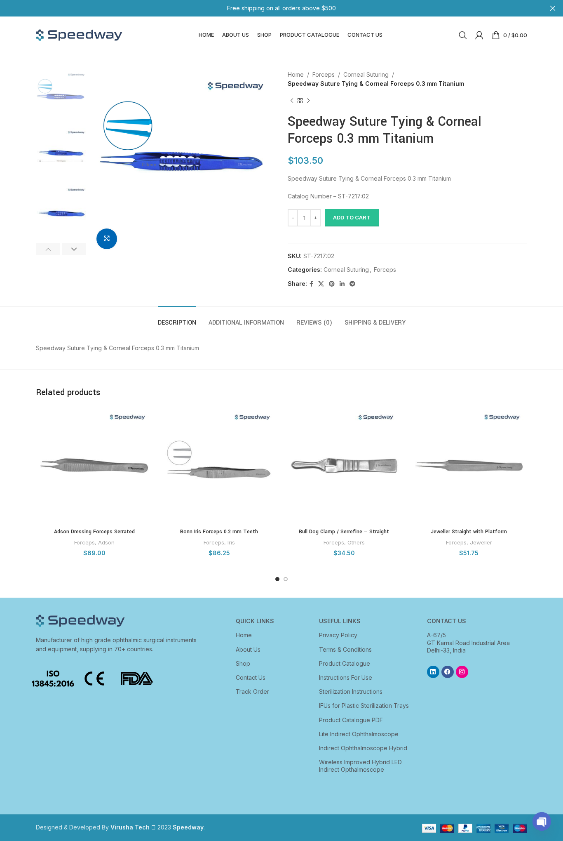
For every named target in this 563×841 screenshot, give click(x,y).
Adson (106, 542)
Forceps (323, 74)
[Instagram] (462, 672)
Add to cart (352, 217)
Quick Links (255, 620)
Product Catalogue (344, 663)
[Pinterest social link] (331, 284)
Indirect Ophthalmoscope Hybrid (363, 747)
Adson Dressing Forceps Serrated (94, 531)
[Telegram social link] (352, 284)
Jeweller (481, 542)
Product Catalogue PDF (351, 719)
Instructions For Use (345, 677)
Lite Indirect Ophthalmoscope (359, 733)
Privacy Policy (338, 634)
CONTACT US (446, 620)
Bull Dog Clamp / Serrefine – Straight (344, 531)
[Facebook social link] (311, 284)
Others (356, 542)
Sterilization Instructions (350, 691)
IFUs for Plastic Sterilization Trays (364, 705)
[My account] (479, 35)
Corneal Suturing (366, 74)
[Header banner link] (269, 8)
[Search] (463, 35)
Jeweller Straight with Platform (469, 531)
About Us (248, 649)
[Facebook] (447, 672)
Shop (243, 663)
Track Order (252, 691)
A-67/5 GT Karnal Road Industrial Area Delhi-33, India (468, 642)
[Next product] (308, 101)
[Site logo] (79, 34)
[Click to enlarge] (106, 239)
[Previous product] (292, 101)
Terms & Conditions (345, 649)
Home (296, 74)
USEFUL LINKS (340, 620)
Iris (231, 542)
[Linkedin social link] (342, 284)
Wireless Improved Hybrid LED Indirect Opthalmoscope (360, 766)
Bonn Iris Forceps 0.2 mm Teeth (219, 531)
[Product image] (94, 465)
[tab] (177, 318)
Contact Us (250, 677)
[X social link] (321, 284)
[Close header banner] (552, 8)
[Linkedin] (433, 672)
